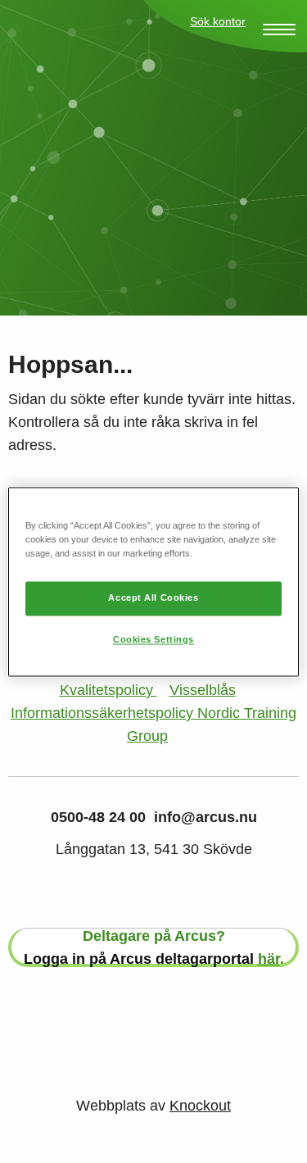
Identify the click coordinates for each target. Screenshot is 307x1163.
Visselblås (202, 690)
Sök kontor (218, 21)
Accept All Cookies (153, 597)
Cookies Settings (153, 639)
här (269, 959)
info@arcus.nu (205, 817)
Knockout (200, 1105)
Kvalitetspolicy (108, 690)
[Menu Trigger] (279, 29)
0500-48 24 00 (98, 817)
